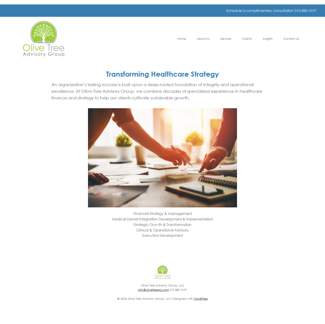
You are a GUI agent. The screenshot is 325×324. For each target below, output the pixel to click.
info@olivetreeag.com (153, 290)
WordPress (201, 299)
